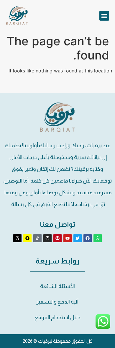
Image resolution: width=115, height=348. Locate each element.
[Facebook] (87, 238)
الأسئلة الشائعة (57, 286)
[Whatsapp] (97, 238)
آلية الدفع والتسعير (57, 302)
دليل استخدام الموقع (57, 317)
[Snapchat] (27, 238)
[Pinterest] (57, 238)
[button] (104, 16)
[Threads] (17, 238)
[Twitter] (77, 238)
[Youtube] (67, 238)
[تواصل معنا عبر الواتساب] (103, 327)
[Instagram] (47, 238)
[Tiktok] (37, 238)
